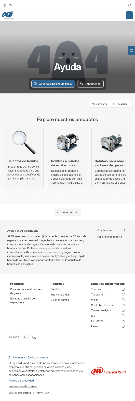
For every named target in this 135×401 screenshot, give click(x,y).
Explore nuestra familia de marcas (28, 357)
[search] (130, 5)
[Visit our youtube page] (34, 337)
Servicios (56, 289)
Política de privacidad (21, 380)
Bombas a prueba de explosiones (22, 300)
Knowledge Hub (60, 294)
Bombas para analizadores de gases (26, 291)
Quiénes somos (60, 299)
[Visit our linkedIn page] (25, 337)
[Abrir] (129, 15)
